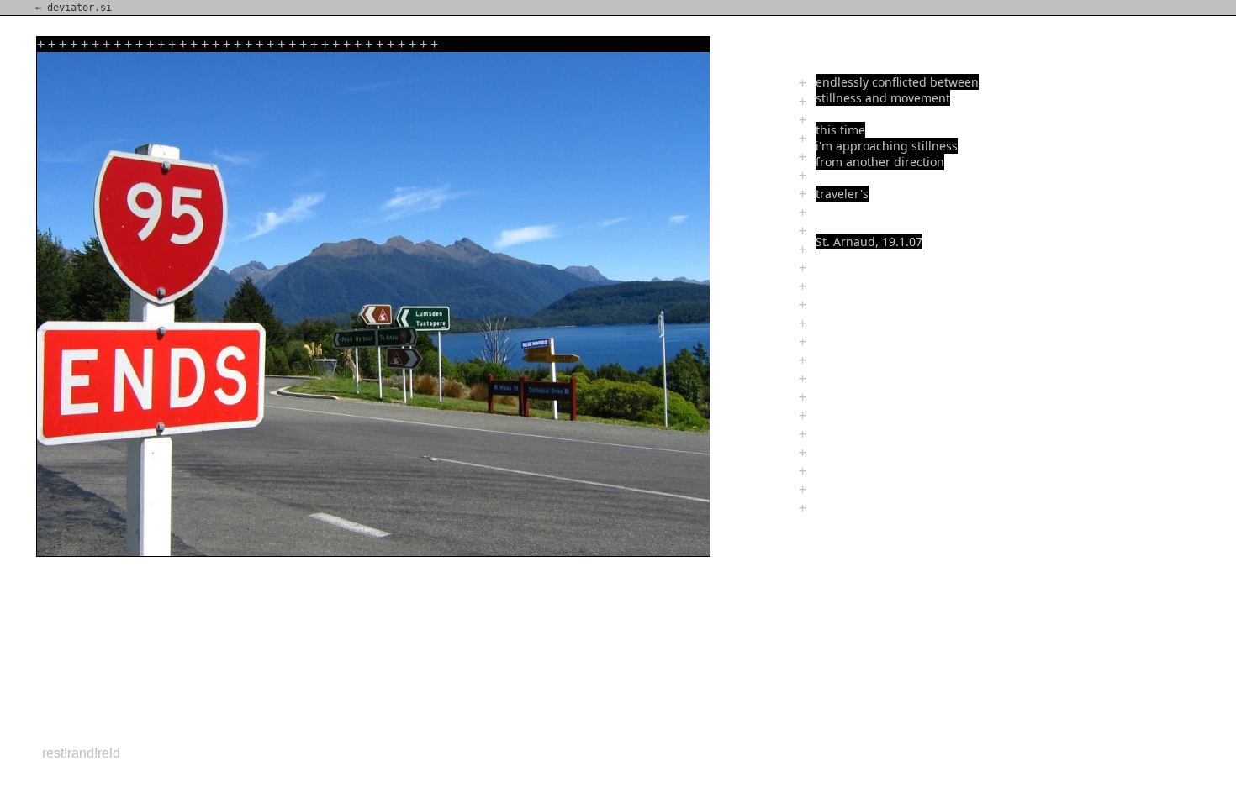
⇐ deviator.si (73, 7)
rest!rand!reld (81, 753)
